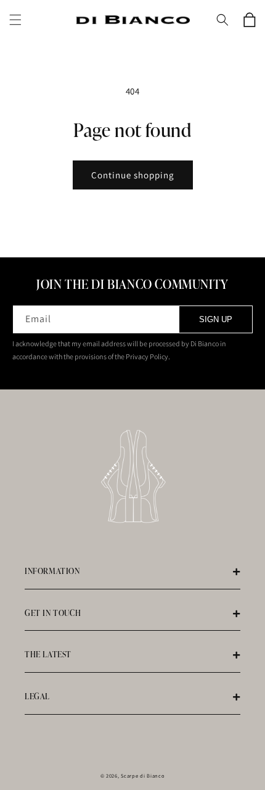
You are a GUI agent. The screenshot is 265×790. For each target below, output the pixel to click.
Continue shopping (132, 175)
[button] (15, 19)
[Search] (222, 19)
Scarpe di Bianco (143, 775)
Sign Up (215, 319)
